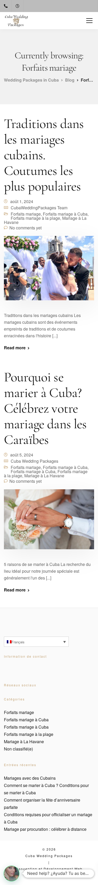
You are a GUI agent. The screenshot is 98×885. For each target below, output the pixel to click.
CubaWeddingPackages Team (39, 208)
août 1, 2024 (21, 201)
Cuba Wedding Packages (34, 461)
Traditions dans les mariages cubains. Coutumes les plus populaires (44, 154)
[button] (11, 873)
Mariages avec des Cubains (30, 778)
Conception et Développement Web (49, 868)
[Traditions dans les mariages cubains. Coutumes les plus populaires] (49, 271)
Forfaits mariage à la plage (35, 218)
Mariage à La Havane (44, 476)
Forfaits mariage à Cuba (65, 214)
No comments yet (25, 228)
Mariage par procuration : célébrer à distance (45, 829)
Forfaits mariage (26, 214)
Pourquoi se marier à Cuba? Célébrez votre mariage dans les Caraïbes (45, 408)
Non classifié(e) (18, 749)
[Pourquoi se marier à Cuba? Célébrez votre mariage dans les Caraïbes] (49, 523)
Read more (15, 348)
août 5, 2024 (21, 455)
